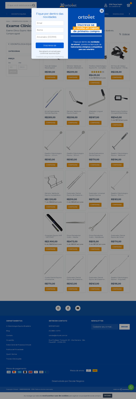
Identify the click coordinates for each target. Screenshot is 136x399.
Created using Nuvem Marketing (50, 57)
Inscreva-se (49, 45)
